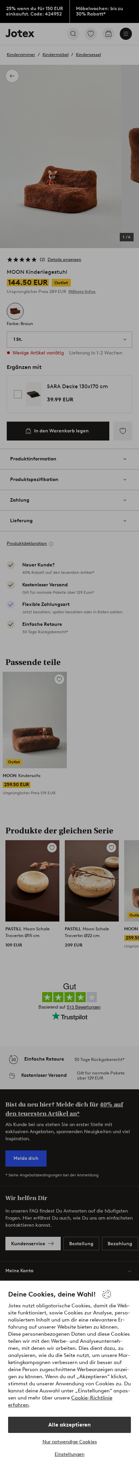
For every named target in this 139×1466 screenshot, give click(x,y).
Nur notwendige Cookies (70, 1442)
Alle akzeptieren (69, 1424)
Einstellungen (69, 1454)
